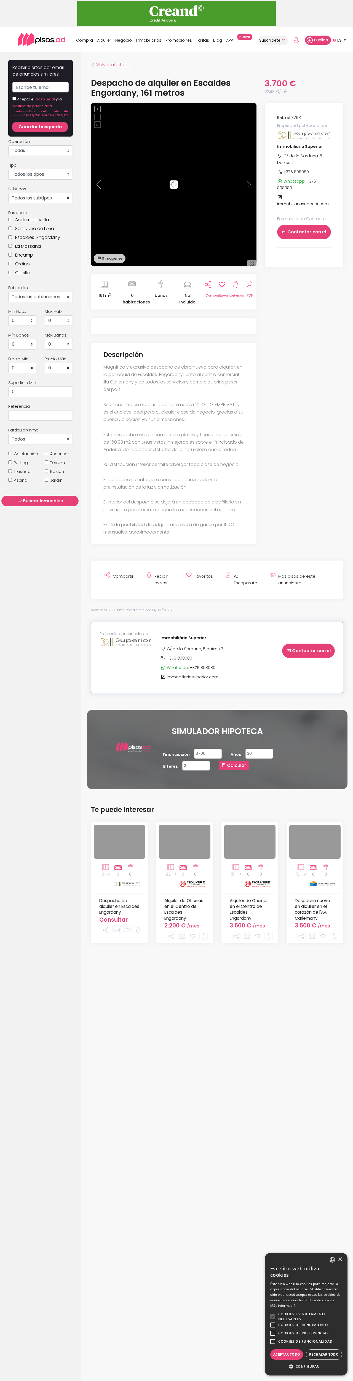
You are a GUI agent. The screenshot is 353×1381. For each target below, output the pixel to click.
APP (231, 39)
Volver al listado (110, 65)
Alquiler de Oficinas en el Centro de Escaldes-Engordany (183, 909)
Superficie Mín (22, 382)
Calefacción (26, 454)
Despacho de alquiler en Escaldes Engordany (119, 906)
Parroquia (17, 212)
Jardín (56, 480)
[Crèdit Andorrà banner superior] (176, 13)
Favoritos (222, 295)
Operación (19, 141)
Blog (217, 40)
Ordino (21, 264)
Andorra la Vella (30, 220)
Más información (284, 1305)
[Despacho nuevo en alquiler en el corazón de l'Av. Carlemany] (315, 842)
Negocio (123, 40)
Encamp (22, 255)
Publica (321, 40)
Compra (84, 40)
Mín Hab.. (17, 311)
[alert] (306, 1314)
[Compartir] (106, 930)
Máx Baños (55, 335)
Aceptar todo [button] (286, 1354)
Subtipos (17, 189)
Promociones (178, 40)
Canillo (21, 273)
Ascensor (59, 454)
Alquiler (104, 40)
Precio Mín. (18, 359)
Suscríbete (270, 40)
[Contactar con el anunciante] (117, 930)
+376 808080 (295, 172)
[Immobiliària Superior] (304, 135)
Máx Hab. (54, 311)
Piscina (20, 480)
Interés (170, 766)
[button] (40, 113)
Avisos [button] (236, 295)
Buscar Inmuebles (42, 501)
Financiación (176, 754)
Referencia (19, 406)
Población (18, 287)
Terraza (57, 462)
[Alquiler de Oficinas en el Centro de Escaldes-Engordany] (184, 842)
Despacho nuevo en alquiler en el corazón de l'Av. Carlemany (312, 909)
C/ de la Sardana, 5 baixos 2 (194, 649)
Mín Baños (18, 335)
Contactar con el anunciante (306, 234)
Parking (21, 462)
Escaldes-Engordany (36, 237)
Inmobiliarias (148, 40)
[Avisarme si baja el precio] (138, 930)
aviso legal (45, 99)
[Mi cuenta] (298, 40)
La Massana (26, 246)
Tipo (12, 165)
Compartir (208, 295)
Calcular (236, 765)
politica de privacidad (32, 106)
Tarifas (202, 40)
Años (236, 754)
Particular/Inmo (23, 430)
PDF (249, 295)
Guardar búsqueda (40, 127)
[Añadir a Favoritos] (127, 930)
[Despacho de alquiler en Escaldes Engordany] (119, 842)
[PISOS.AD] (35, 39)
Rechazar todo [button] (324, 1354)
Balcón (57, 471)
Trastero (22, 471)
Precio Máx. (56, 359)
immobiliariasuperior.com (192, 677)
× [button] (340, 1259)
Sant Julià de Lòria (33, 228)
